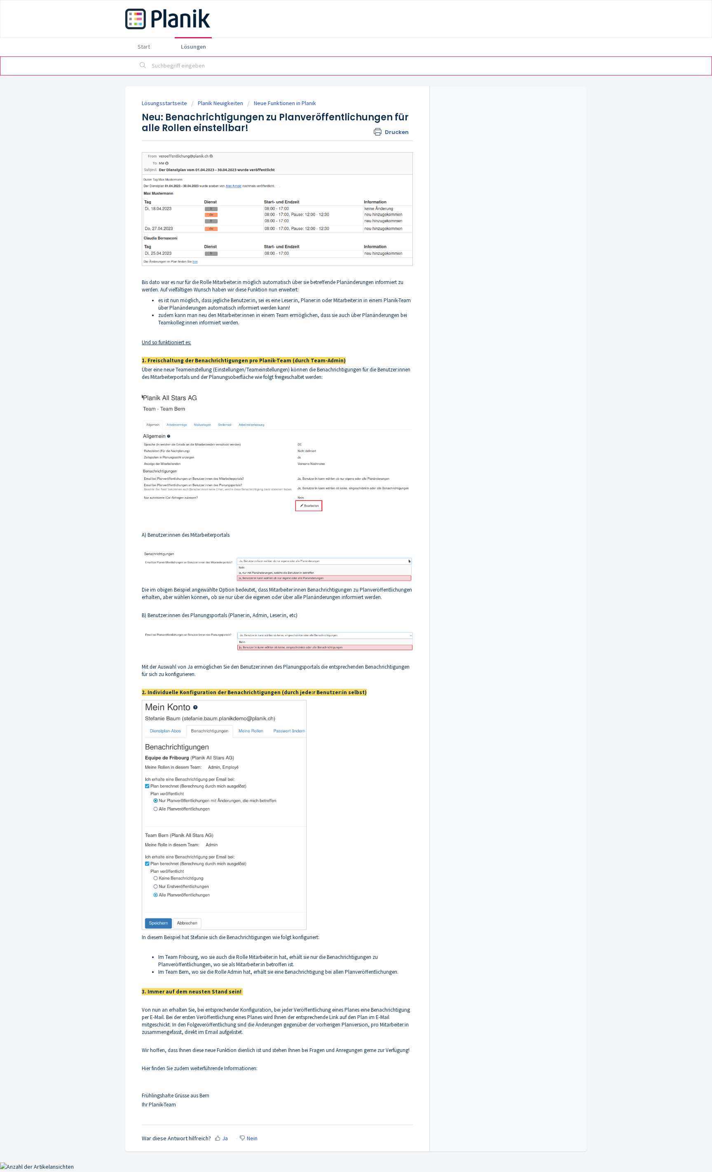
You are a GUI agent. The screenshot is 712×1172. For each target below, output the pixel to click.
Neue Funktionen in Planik (285, 103)
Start (144, 46)
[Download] (340, 491)
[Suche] (143, 66)
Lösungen (193, 46)
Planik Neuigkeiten (220, 103)
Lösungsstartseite (165, 103)
